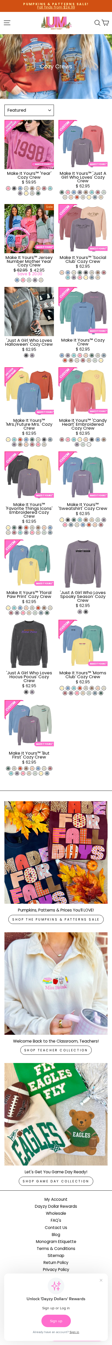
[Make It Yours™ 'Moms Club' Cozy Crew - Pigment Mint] (74, 688)
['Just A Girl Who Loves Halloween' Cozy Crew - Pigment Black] (26, 355)
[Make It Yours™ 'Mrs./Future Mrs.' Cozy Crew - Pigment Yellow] (8, 440)
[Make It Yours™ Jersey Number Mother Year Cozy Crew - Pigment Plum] (35, 280)
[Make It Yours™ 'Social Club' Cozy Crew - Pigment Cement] (92, 272)
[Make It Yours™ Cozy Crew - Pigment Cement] (98, 355)
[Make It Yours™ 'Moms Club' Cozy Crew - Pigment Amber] (80, 688)
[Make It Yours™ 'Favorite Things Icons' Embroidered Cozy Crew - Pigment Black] (20, 528)
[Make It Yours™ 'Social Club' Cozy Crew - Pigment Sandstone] (98, 277)
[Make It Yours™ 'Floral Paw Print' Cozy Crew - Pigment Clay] (44, 608)
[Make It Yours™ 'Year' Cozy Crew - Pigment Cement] (32, 193)
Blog (56, 1234)
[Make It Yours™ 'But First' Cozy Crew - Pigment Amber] (20, 768)
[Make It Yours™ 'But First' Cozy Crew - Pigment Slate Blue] (47, 773)
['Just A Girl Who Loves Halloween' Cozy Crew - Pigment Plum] (32, 355)
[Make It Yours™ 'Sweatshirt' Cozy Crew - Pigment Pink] (65, 525)
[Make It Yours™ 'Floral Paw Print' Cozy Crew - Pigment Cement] (32, 608)
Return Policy (56, 1262)
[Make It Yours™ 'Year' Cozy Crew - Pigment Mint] (50, 188)
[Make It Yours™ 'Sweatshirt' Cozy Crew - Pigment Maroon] (101, 525)
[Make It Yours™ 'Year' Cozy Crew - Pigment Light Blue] (20, 188)
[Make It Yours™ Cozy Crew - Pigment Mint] (74, 355)
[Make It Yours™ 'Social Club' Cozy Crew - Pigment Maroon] (104, 272)
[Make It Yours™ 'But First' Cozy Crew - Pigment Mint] (11, 773)
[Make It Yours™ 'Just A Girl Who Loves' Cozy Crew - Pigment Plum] (80, 192)
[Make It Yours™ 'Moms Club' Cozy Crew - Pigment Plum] (71, 693)
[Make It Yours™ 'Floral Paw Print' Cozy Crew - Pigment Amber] (38, 608)
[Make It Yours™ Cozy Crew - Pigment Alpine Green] (92, 355)
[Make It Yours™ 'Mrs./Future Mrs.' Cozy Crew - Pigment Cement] (44, 444)
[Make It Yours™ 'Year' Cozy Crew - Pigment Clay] (32, 188)
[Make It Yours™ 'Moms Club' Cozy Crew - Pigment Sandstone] (83, 693)
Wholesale (56, 1213)
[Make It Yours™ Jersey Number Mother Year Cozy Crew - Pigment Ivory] (41, 280)
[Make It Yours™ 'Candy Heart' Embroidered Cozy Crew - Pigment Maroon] (62, 440)
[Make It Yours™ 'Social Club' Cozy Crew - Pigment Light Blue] (68, 272)
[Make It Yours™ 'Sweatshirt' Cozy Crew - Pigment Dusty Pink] (95, 525)
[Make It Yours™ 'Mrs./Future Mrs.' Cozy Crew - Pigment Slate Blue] (50, 440)
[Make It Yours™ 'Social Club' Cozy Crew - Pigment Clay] (98, 272)
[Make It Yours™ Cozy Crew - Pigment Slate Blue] (104, 355)
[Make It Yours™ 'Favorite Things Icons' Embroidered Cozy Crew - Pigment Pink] (32, 532)
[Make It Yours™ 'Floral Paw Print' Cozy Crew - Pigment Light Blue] (20, 608)
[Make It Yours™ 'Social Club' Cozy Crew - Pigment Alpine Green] (80, 272)
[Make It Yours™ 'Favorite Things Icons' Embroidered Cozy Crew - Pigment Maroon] (14, 532)
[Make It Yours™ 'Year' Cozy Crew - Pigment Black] (14, 188)
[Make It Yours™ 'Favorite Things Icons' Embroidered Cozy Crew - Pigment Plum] (26, 532)
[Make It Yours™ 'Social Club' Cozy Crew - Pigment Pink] (80, 277)
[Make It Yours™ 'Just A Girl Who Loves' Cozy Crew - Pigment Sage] (104, 192)
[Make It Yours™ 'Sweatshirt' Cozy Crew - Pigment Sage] (98, 520)
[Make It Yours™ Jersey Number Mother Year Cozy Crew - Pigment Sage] (29, 280)
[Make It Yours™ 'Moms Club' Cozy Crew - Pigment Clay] (92, 688)
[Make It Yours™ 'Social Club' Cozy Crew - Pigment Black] (86, 272)
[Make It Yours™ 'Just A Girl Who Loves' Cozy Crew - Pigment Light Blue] (74, 192)
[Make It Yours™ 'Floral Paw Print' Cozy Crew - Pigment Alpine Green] (47, 613)
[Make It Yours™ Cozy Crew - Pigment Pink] (80, 355)
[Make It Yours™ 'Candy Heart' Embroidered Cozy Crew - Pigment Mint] (74, 440)
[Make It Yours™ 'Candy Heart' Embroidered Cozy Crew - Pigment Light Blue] (98, 440)
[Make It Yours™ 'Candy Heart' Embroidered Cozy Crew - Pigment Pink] (68, 440)
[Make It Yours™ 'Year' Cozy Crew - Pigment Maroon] (44, 188)
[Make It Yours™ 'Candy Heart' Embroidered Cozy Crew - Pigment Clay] (104, 440)
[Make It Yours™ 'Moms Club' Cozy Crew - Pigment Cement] (86, 688)
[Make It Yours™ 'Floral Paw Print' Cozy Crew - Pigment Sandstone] (29, 613)
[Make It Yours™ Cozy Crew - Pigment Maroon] (83, 360)
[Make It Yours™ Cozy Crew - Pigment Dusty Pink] (86, 355)
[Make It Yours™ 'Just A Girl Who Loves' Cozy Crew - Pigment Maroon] (98, 192)
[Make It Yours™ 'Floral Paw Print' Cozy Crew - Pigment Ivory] (50, 608)
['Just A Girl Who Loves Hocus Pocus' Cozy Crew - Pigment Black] (26, 692)
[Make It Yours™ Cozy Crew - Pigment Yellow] (101, 360)
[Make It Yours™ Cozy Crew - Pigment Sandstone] (89, 360)
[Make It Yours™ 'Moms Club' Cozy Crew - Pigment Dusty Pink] (98, 688)
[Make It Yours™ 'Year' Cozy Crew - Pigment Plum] (20, 193)
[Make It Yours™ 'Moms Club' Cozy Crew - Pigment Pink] (77, 693)
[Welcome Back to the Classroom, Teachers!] (56, 983)
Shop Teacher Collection (56, 1050)
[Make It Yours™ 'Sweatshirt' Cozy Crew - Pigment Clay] (86, 520)
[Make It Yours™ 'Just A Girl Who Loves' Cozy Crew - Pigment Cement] (83, 197)
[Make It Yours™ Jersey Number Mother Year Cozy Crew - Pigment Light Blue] (17, 280)
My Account (56, 1199)
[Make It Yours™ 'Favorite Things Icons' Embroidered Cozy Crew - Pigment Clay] (38, 528)
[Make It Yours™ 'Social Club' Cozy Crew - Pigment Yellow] (86, 277)
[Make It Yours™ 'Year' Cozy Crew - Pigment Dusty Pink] (38, 188)
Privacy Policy (56, 1269)
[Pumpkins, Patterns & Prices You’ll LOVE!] (56, 852)
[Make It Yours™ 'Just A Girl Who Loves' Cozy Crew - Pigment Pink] (68, 192)
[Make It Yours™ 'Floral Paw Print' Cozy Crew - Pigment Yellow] (8, 608)
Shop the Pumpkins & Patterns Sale (56, 919)
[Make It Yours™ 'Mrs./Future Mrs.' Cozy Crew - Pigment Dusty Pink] (26, 444)
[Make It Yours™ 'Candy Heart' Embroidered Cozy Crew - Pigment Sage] (83, 444)
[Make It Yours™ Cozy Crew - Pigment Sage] (95, 360)
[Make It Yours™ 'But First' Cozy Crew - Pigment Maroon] (50, 768)
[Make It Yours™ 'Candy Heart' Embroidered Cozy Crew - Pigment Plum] (77, 444)
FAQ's (56, 1220)
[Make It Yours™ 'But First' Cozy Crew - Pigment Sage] (35, 773)
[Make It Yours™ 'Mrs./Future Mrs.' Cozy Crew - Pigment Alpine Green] (32, 440)
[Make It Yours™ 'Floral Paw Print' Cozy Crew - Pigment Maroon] (11, 613)
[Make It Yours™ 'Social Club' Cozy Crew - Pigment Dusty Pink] (62, 272)
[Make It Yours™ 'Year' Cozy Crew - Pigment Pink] (8, 188)
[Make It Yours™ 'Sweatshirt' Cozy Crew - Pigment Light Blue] (83, 525)
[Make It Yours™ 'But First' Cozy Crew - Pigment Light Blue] (38, 768)
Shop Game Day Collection (56, 1181)
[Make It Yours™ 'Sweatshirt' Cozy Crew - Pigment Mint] (80, 520)
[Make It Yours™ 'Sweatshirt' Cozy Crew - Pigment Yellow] (62, 520)
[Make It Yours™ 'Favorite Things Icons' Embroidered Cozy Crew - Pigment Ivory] (8, 532)
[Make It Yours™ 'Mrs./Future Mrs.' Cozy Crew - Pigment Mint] (14, 440)
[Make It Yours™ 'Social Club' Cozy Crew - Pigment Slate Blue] (92, 277)
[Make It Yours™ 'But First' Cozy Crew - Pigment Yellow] (41, 773)
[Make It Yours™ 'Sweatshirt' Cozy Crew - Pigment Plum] (104, 520)
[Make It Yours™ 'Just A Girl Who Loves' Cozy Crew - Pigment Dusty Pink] (71, 197)
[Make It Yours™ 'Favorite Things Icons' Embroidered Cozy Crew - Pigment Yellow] (8, 528)
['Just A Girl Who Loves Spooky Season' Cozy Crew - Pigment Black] (86, 612)
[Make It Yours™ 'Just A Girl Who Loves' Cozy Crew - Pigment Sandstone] (101, 197)
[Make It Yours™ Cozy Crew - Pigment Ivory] (77, 360)
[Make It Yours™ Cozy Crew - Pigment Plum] (68, 355)
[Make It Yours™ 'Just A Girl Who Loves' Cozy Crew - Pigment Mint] (92, 192)
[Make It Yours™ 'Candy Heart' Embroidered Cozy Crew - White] (89, 444)
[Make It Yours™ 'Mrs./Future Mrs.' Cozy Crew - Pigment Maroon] (32, 444)
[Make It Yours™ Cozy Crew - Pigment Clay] (71, 360)
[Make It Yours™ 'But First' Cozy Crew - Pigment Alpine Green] (8, 768)
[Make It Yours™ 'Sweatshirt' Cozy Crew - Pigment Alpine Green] (74, 520)
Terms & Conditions (56, 1248)
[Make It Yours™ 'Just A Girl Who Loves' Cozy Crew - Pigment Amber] (77, 197)
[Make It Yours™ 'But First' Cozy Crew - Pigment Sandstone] (29, 773)
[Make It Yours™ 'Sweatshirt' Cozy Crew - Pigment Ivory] (77, 525)
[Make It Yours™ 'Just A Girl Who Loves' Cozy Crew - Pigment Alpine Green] (62, 192)
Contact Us (56, 1227)
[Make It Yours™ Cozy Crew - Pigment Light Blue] (62, 355)
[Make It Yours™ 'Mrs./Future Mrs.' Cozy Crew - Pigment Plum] (14, 444)
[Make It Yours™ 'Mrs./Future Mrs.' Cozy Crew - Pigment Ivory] (38, 440)
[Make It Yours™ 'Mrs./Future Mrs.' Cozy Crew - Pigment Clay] (20, 444)
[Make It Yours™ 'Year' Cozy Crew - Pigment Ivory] (26, 188)
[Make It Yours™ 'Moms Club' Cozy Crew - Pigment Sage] (89, 693)
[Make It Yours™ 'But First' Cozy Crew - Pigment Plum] (17, 773)
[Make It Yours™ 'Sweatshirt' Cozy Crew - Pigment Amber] (89, 525)
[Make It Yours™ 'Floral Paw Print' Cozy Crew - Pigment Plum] (17, 613)
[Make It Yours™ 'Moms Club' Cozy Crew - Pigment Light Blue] (68, 688)
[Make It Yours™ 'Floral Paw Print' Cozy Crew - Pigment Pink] (23, 613)
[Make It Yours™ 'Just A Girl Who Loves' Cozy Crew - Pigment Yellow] (89, 197)
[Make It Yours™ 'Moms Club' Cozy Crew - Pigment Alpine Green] (101, 693)
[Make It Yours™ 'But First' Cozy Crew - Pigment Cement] (14, 768)
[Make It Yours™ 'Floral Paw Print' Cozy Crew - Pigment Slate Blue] (41, 613)
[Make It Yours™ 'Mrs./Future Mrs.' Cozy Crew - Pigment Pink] (38, 444)
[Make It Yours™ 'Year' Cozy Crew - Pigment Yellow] (26, 193)
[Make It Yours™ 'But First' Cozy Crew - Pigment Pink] (23, 773)
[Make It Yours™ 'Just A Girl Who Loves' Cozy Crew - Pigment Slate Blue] (95, 197)
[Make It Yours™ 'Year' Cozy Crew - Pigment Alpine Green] (38, 193)
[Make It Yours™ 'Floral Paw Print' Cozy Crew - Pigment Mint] (14, 608)
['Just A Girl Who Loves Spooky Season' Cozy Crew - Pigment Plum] (80, 612)
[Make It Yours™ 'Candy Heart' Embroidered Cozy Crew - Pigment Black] (92, 440)
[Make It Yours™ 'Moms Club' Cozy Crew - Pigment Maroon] (65, 693)
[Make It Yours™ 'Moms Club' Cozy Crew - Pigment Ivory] (104, 688)
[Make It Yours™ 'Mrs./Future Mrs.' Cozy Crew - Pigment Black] (44, 440)
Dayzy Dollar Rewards (56, 1206)
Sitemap (56, 1255)
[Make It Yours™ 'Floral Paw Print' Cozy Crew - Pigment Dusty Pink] (26, 608)
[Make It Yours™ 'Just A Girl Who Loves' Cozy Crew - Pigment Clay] (86, 192)
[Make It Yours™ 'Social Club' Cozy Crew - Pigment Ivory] (74, 272)
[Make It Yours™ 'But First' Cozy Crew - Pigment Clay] (26, 768)
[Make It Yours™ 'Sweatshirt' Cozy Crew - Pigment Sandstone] (92, 520)
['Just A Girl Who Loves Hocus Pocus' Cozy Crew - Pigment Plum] (32, 692)
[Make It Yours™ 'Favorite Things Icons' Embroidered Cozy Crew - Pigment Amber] (26, 528)
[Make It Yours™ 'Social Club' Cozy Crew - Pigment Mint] (68, 277)
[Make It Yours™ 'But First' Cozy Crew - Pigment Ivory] (44, 768)
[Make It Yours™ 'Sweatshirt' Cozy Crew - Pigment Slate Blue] (71, 525)
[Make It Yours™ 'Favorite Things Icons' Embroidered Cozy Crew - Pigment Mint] (20, 532)
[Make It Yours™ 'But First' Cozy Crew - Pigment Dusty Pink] (32, 768)
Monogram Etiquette (56, 1241)
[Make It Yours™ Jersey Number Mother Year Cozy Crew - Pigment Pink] (23, 280)
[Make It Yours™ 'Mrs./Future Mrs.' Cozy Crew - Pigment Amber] (20, 440)
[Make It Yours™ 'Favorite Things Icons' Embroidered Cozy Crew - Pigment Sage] (44, 532)
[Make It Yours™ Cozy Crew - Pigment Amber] (65, 360)
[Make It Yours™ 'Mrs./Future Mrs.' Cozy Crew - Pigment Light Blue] (26, 440)
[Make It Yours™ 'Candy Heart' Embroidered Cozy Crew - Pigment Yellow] (80, 440)
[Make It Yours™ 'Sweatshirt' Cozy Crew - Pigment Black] (68, 520)
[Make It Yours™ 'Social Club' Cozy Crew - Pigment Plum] (74, 277)
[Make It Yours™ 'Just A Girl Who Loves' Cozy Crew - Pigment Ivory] (65, 197)
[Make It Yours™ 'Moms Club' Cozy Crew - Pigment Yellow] (62, 688)
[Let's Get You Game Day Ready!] (56, 1114)
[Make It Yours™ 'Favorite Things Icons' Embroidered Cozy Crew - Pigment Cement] (32, 528)
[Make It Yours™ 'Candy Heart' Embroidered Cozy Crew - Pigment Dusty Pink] (86, 440)
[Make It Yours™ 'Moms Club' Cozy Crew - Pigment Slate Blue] (95, 693)
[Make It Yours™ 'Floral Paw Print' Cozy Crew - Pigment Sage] (35, 613)
